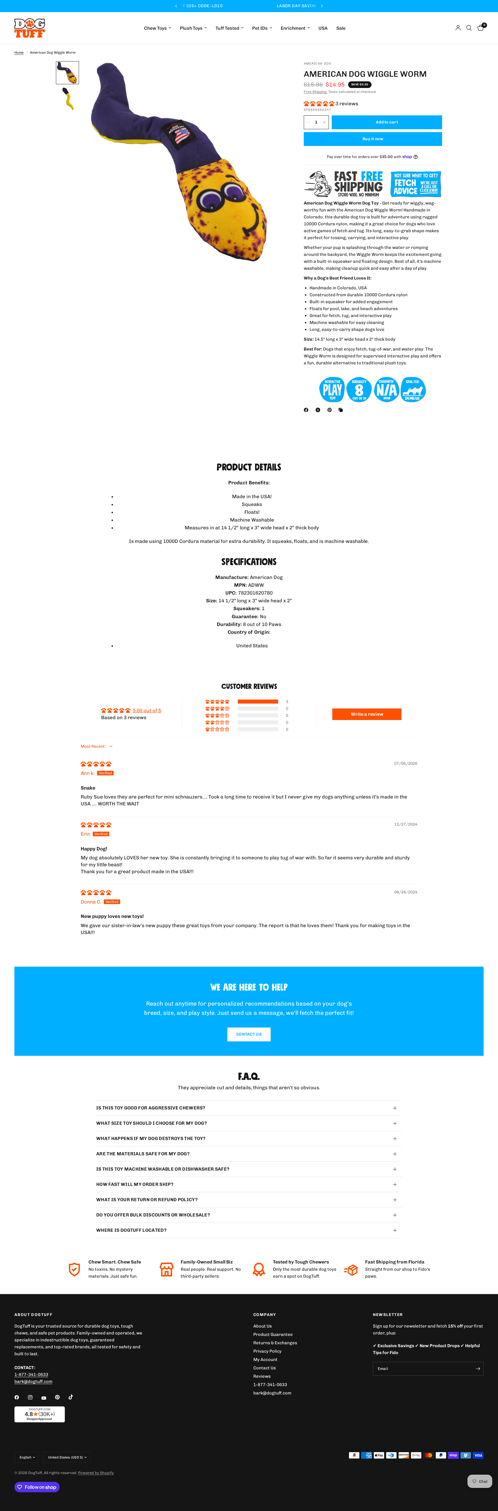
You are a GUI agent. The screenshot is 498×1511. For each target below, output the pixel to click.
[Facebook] (307, 409)
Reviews (262, 1376)
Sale (341, 28)
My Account (265, 1359)
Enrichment (293, 28)
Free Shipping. (315, 92)
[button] (319, 103)
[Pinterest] (330, 409)
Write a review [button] (367, 714)
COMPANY (264, 1315)
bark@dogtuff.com (272, 1393)
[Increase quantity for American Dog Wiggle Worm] (324, 122)
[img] (96, 764)
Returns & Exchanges (275, 1342)
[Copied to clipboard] (341, 409)
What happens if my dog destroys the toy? (151, 1138)
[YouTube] (48, 1398)
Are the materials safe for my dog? (143, 1153)
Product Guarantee (273, 1334)
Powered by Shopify (96, 1473)
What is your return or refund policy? (147, 1199)
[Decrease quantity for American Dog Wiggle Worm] (308, 122)
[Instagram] (34, 1397)
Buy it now (373, 138)
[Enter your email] (478, 1369)
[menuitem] (158, 28)
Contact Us (264, 1368)
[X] (319, 409)
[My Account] (458, 28)
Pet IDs (260, 28)
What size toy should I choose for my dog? (151, 1123)
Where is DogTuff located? (131, 1230)
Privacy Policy (267, 1351)
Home (19, 52)
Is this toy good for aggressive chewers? (150, 1108)
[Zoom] (274, 73)
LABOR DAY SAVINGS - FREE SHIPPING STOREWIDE (249, 5)
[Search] (469, 28)
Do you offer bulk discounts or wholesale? (153, 1215)
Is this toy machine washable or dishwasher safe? (162, 1169)
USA (323, 28)
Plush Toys (191, 28)
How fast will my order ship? (134, 1184)
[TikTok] (75, 1397)
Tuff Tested (227, 28)
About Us (262, 1326)
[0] (479, 28)
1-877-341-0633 (31, 1374)
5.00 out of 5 (147, 710)
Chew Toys (155, 28)
